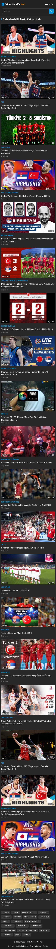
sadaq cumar (22, 926)
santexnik (6, 917)
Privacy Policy (35, 946)
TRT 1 (3, 544)
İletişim (11, 946)
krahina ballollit (29, 912)
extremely (43, 912)
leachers (26, 935)
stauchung (6, 935)
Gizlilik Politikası (22, 946)
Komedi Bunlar (8, 326)
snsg (17, 935)
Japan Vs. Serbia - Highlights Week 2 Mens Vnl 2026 (25, 857)
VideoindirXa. (15, 4)
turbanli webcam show (27, 930)
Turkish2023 (7, 896)
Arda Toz (5, 587)
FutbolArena (7, 235)
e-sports (5, 672)
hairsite (5, 912)
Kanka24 (5, 630)
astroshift (17, 921)
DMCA (45, 946)
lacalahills (44, 917)
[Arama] (51, 11)
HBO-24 (4, 414)
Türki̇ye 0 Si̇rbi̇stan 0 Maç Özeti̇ (15, 590)
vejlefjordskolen (32, 921)
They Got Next (8, 718)
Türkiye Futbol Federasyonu (14, 281)
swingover (44, 930)
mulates (17, 917)
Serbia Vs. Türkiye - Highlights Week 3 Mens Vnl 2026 (25, 196)
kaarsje (5, 921)
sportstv (5, 147)
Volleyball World (9, 193)
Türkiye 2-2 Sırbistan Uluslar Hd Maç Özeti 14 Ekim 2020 (27, 329)
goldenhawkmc (8, 930)
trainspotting (30, 917)
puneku (15, 912)
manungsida (36, 926)
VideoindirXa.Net (27, 942)
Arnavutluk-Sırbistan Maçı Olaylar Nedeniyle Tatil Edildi (26, 505)
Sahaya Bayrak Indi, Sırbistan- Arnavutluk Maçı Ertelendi (26, 462)
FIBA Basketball (8, 57)
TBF (2, 102)
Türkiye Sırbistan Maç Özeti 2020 (16, 633)
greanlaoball (7, 926)
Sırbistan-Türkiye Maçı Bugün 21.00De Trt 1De (22, 548)
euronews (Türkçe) (10, 459)
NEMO (39, 942)
